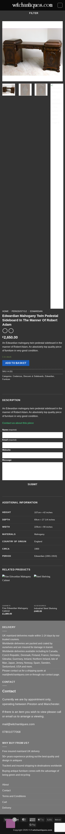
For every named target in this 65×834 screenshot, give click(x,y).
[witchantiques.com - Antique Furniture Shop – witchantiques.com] (32, 5)
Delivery (6, 807)
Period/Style (19, 311)
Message (6, 460)
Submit (32, 484)
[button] (4, 5)
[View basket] (60, 5)
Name (9, 430)
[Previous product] (11, 330)
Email (9, 440)
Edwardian (36, 311)
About (5, 784)
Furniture (6, 379)
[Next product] (5, 330)
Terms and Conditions (14, 796)
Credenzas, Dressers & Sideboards (28, 376)
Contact (6, 790)
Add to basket (15, 363)
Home (5, 311)
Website (6, 450)
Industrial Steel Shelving (45, 608)
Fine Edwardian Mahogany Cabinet (15, 609)
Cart (4, 802)
